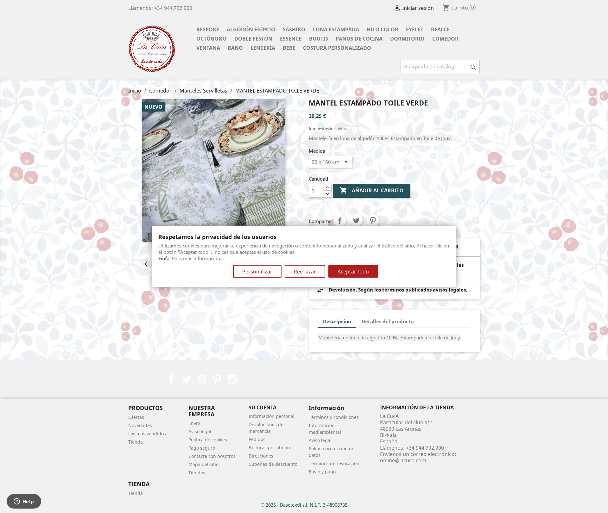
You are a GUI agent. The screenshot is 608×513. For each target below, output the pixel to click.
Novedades (140, 425)
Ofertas (136, 417)
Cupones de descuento (273, 464)
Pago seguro (201, 448)
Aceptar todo (353, 271)
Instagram (232, 379)
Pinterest (372, 220)
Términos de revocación (334, 463)
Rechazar (305, 271)
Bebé (289, 47)
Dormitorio (407, 38)
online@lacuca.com (403, 460)
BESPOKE (207, 29)
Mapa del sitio (203, 464)
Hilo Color (382, 29)
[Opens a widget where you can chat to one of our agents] (23, 502)
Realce (440, 29)
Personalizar (257, 271)
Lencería (262, 47)
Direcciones (261, 456)
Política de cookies (207, 440)
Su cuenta (262, 407)
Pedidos (257, 439)
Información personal (271, 416)
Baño (235, 47)
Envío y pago (322, 472)
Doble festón (253, 38)
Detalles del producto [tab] (388, 321)
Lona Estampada (336, 29)
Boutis (318, 38)
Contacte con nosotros (212, 456)
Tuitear (356, 220)
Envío (194, 423)
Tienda (135, 442)
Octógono (211, 38)
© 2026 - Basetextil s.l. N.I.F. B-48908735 (304, 505)
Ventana (208, 47)
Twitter (186, 379)
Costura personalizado (337, 47)
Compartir (339, 220)
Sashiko (294, 29)
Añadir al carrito (371, 190)
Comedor (445, 38)
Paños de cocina (359, 38)
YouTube (201, 379)
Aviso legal (199, 431)
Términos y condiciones (334, 417)
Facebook (171, 379)
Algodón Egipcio (251, 29)
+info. (164, 258)
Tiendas (196, 473)
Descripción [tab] (337, 321)
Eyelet (414, 29)
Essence (290, 38)
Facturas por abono (269, 448)
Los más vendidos (147, 434)
